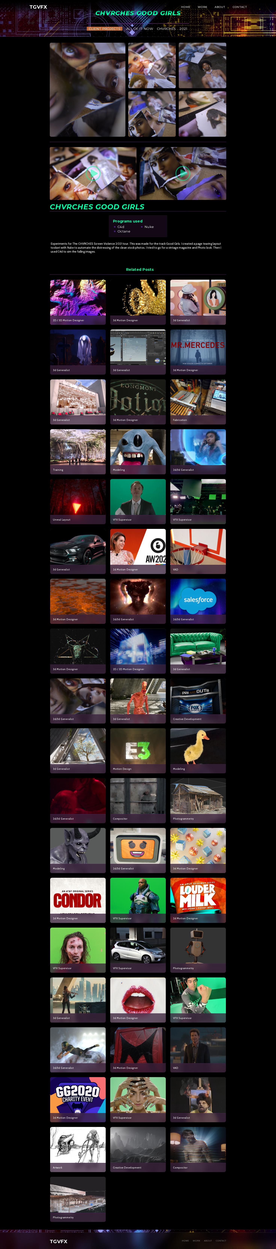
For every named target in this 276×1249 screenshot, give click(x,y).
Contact (240, 7)
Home (185, 7)
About (220, 7)
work (202, 7)
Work (196, 1240)
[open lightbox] (87, 90)
